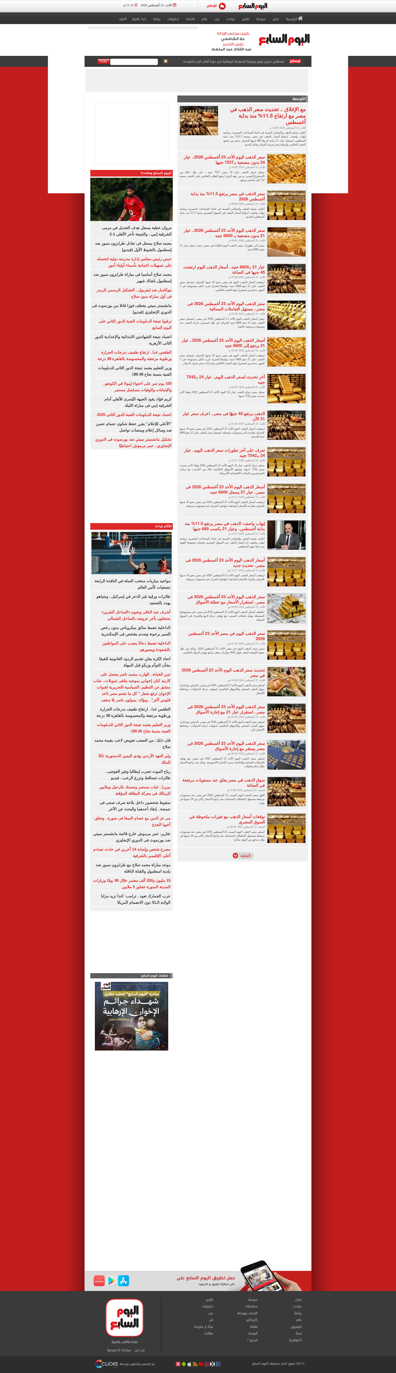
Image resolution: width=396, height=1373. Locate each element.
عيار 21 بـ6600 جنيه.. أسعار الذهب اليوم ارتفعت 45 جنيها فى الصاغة (224, 269)
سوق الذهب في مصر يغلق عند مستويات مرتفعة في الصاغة (223, 782)
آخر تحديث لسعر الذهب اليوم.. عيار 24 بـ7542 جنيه (226, 379)
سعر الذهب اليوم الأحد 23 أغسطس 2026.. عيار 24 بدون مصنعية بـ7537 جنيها (224, 159)
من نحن (140, 1350)
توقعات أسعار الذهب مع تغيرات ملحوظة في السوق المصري (227, 819)
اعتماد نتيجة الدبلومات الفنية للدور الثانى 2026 (134, 414)
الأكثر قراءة (163, 526)
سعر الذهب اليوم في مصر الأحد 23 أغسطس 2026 (226, 635)
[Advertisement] (131, 943)
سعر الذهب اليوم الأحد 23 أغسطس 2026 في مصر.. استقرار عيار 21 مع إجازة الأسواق (226, 709)
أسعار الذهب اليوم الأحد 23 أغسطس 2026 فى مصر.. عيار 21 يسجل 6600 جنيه (225, 489)
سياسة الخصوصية (119, 1350)
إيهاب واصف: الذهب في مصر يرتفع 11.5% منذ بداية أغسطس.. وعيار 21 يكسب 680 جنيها (225, 526)
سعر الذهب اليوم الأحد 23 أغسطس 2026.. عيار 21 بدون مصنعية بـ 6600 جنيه (224, 232)
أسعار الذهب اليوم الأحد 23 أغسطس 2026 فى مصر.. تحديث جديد (225, 562)
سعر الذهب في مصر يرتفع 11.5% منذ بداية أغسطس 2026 (228, 196)
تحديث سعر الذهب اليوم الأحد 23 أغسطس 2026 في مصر (223, 672)
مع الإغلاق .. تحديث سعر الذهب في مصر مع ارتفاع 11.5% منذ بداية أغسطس (268, 115)
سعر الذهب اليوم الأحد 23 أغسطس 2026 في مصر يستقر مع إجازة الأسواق (226, 745)
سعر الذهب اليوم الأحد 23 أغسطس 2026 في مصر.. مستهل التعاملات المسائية (226, 306)
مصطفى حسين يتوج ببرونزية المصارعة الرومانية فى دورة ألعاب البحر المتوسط (233, 61)
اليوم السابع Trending (156, 173)
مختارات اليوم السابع (154, 975)
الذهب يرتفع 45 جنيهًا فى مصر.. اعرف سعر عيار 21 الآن (224, 416)
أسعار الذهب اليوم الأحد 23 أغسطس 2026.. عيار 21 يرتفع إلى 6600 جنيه (223, 342)
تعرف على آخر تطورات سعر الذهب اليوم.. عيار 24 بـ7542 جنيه (224, 452)
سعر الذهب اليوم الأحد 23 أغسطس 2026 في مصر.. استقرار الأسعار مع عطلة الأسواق (226, 599)
